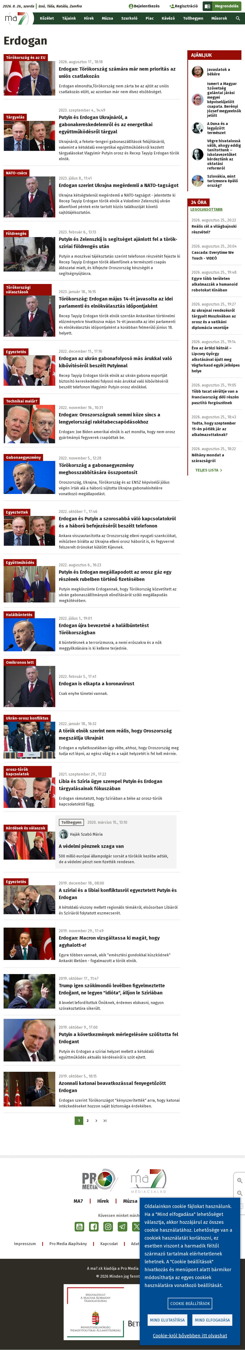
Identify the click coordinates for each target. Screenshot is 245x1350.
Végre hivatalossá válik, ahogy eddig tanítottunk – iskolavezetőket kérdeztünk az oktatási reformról (224, 154)
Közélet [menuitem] (47, 18)
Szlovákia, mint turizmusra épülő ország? (222, 181)
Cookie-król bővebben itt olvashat (190, 1336)
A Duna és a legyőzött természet (217, 128)
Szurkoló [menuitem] (129, 18)
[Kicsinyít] (240, 1194)
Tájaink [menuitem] (69, 18)
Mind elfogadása (212, 1320)
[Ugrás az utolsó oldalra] (105, 1121)
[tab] (199, 203)
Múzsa (130, 1201)
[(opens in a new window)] (79, 1226)
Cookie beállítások (190, 1303)
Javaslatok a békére (218, 71)
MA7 (78, 1201)
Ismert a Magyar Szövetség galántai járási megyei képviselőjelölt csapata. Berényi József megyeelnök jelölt (224, 99)
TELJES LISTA (206, 470)
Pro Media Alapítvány (68, 1244)
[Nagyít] (240, 1181)
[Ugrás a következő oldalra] (96, 1121)
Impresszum (25, 1244)
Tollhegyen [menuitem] (193, 18)
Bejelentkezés (147, 6)
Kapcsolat (109, 1244)
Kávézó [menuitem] (168, 18)
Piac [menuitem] (150, 18)
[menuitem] (238, 18)
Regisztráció (186, 6)
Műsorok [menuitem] (219, 18)
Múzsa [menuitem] (107, 18)
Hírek (103, 1201)
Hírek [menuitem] (89, 18)
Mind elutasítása (167, 1320)
